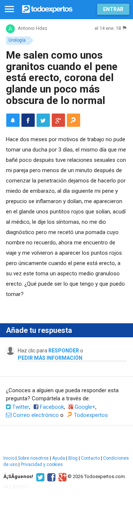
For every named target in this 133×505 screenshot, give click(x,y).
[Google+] (61, 476)
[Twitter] (39, 476)
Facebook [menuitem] (51, 407)
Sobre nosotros (33, 458)
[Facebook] (50, 476)
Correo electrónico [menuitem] (35, 415)
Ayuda (58, 458)
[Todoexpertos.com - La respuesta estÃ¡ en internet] (47, 8)
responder (63, 351)
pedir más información (50, 358)
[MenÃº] (9, 9)
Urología (16, 40)
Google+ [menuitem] (84, 407)
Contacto (90, 458)
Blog (73, 458)
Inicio (8, 458)
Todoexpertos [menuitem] (90, 415)
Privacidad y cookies (42, 464)
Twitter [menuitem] (20, 407)
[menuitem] (28, 120)
